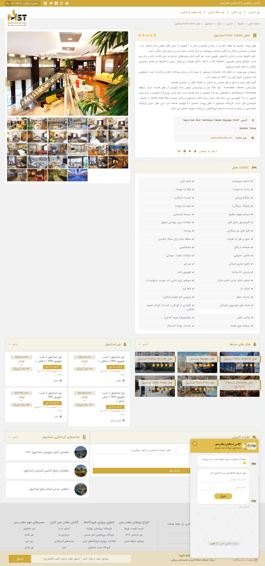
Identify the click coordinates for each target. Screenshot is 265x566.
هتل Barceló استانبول (201, 359)
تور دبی (29, 541)
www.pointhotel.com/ (222, 138)
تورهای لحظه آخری (134, 541)
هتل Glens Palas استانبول (157, 383)
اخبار (64, 547)
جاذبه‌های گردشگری (191, 12)
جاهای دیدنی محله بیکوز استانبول (49, 489)
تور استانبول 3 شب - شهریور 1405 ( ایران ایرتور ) (112, 397)
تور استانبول (29, 529)
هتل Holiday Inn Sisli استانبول (154, 359)
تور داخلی (236, 12)
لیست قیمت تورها (134, 529)
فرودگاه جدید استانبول (99, 547)
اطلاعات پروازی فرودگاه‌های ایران (99, 541)
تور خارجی (254, 12)
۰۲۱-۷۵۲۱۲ (17, 3)
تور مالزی (29, 547)
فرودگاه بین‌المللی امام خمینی (99, 535)
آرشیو (145, 344)
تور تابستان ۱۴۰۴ (133, 535)
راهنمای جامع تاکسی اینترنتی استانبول (46, 471)
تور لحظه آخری (215, 12)
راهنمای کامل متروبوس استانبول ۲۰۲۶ (47, 452)
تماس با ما (64, 529)
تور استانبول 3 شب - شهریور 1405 (49, 395)
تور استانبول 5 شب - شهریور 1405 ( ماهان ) (111, 359)
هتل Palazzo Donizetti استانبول (239, 385)
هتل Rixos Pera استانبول (199, 383)
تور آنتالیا (29, 535)
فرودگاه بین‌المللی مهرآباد (99, 529)
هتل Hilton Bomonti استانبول (240, 359)
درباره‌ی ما (64, 535)
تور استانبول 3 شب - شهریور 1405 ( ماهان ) (48, 359)
